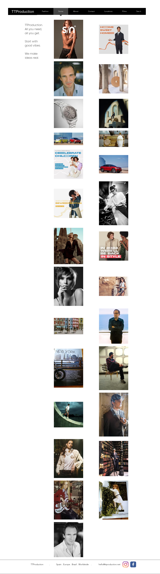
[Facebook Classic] (133, 564)
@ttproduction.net (111, 564)
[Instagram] (125, 564)
